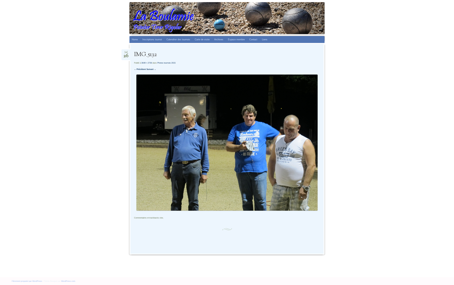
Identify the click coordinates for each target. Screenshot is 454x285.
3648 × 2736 (146, 63)
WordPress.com (68, 281)
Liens (264, 39)
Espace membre (236, 39)
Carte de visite (202, 39)
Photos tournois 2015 (166, 63)
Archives (218, 39)
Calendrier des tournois (178, 39)
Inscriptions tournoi (152, 39)
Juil (125, 53)
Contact (253, 39)
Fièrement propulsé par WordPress (27, 281)
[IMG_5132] (227, 210)
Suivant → (151, 69)
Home (135, 39)
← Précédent (140, 69)
